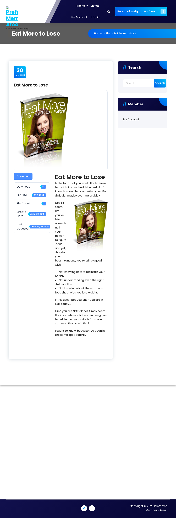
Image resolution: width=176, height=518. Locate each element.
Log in (95, 17)
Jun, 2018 (20, 72)
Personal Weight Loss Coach (137, 11)
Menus (95, 6)
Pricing (80, 6)
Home (98, 33)
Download (23, 176)
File (108, 33)
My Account (79, 17)
